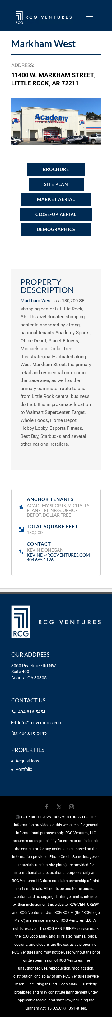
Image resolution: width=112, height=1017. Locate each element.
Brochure (56, 169)
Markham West (36, 301)
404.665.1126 (40, 559)
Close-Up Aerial (56, 214)
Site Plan (56, 184)
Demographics (56, 229)
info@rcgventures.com (40, 722)
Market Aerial (56, 199)
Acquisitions (27, 760)
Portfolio (24, 769)
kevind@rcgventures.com (58, 555)
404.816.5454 (31, 711)
